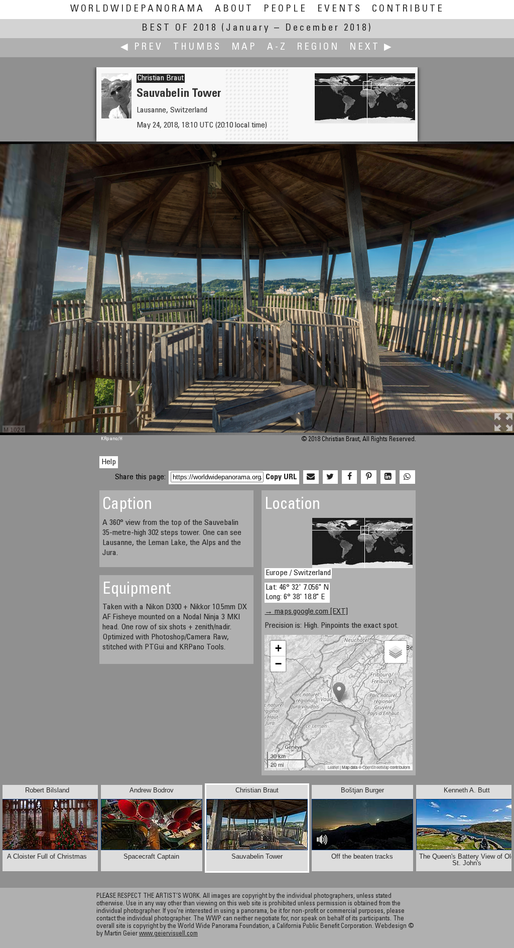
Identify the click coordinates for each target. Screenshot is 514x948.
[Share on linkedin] (388, 477)
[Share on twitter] (330, 477)
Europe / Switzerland (298, 573)
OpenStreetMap (375, 767)
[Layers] (395, 652)
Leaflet (333, 767)
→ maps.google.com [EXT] (306, 612)
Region (318, 47)
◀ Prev (141, 47)
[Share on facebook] (349, 477)
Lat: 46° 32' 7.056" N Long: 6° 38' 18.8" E (297, 592)
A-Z (277, 47)
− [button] (278, 663)
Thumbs (197, 47)
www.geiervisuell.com (168, 934)
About (234, 9)
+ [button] (278, 648)
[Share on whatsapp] (407, 477)
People (285, 9)
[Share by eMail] (310, 477)
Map (244, 47)
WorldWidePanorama (137, 9)
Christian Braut (161, 78)
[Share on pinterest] (368, 477)
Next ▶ (371, 47)
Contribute (408, 9)
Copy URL (281, 477)
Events (339, 9)
